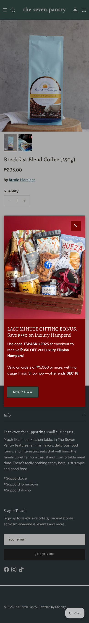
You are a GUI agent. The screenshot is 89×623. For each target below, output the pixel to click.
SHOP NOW (23, 392)
